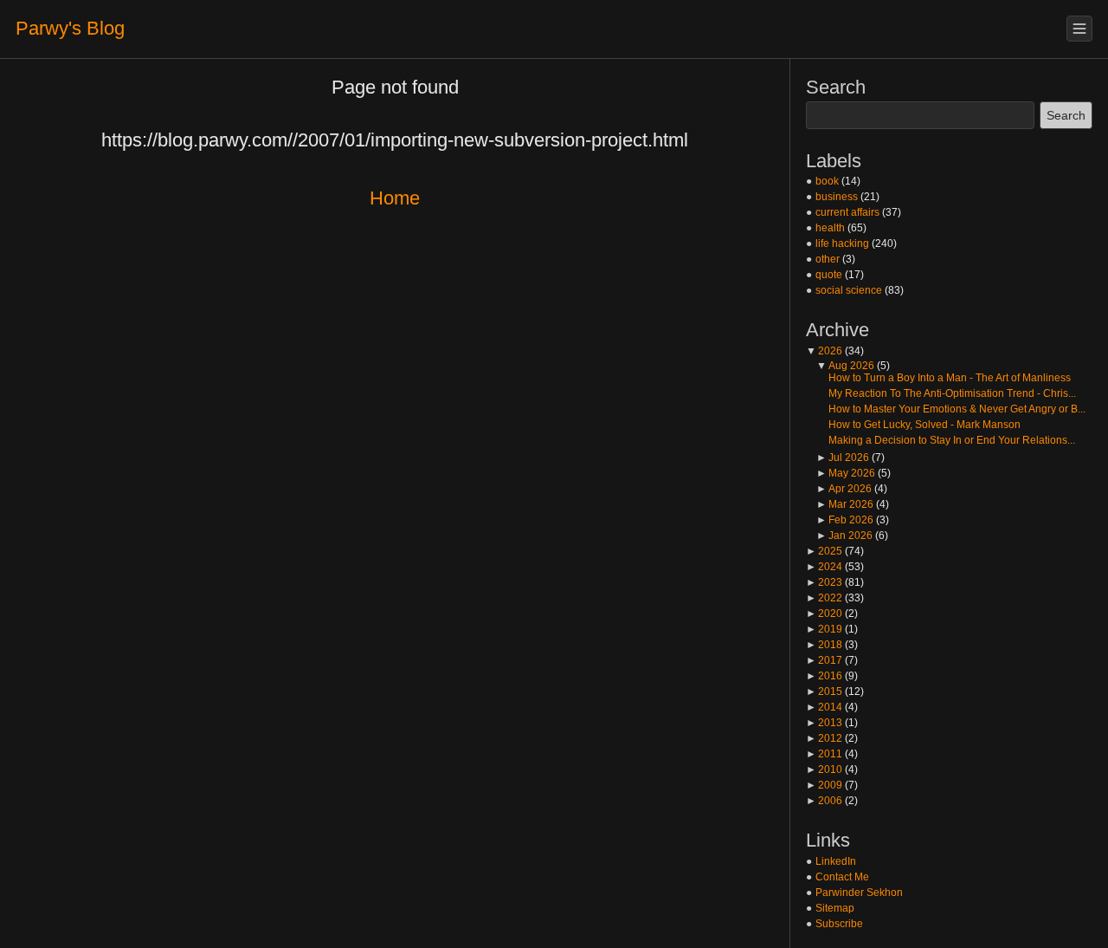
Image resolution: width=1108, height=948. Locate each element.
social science (848, 290)
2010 (824, 769)
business (836, 197)
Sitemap (834, 908)
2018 (824, 645)
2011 (824, 754)
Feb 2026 (844, 520)
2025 (824, 551)
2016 (824, 676)
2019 (824, 629)
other (827, 259)
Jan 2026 (844, 535)
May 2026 (845, 473)
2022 (824, 598)
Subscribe (839, 924)
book (827, 181)
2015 (824, 691)
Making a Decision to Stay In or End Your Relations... (951, 440)
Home (395, 198)
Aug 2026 (845, 366)
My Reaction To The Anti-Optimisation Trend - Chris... (952, 393)
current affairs (847, 212)
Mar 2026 (844, 504)
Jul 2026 (842, 457)
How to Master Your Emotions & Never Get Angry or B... (956, 409)
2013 (824, 723)
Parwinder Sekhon (859, 892)
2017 (824, 660)
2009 (824, 785)
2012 (824, 738)
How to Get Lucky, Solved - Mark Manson (924, 425)
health (830, 228)
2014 (824, 707)
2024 (824, 567)
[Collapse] (1079, 29)
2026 (824, 351)
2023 (824, 582)
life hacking (842, 243)
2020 (824, 613)
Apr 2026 (844, 489)
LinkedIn (835, 861)
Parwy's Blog (70, 28)
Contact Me (842, 877)
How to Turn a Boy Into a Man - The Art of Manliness (949, 378)
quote (828, 275)
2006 (824, 801)
